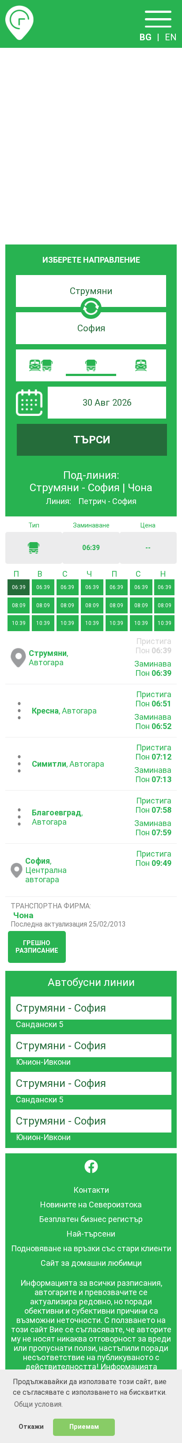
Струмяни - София (61, 1008)
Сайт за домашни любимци (91, 1263)
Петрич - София (107, 501)
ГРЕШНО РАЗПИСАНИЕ (36, 946)
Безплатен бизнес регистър (91, 1219)
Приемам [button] (84, 1427)
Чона (23, 915)
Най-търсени (91, 1233)
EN (171, 37)
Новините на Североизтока (91, 1204)
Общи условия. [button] (38, 1404)
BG (146, 37)
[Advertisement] (91, 143)
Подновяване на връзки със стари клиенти (91, 1248)
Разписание (19, 10)
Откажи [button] (31, 1427)
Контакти (91, 1190)
